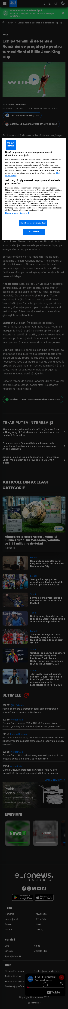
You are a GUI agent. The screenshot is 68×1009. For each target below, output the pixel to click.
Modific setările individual (33, 223)
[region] (34, 189)
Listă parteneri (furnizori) (17, 213)
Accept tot (34, 231)
